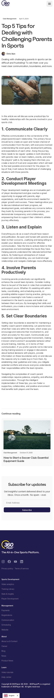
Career (4, 646)
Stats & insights (8, 594)
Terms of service (22, 568)
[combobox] (11, 695)
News (4, 656)
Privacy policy (7, 568)
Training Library (8, 589)
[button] (49, 4)
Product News (7, 661)
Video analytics (8, 584)
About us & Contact (9, 641)
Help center (6, 677)
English (11, 695)
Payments (6, 610)
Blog (3, 651)
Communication (8, 620)
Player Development (10, 599)
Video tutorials (7, 672)
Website (5, 630)
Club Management (9, 19)
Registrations (7, 615)
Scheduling (6, 625)
